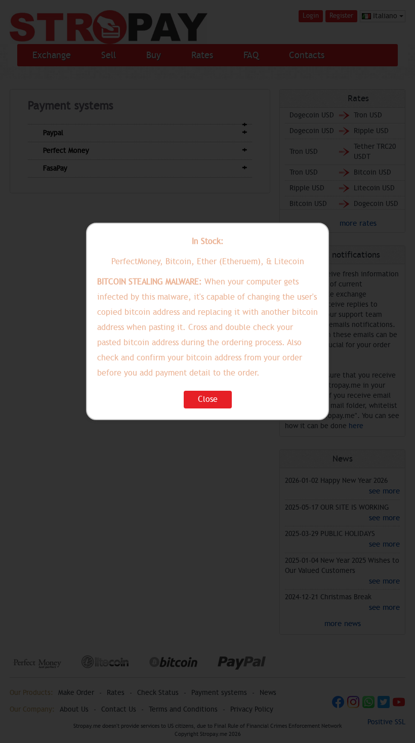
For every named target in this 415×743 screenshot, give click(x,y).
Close (208, 399)
